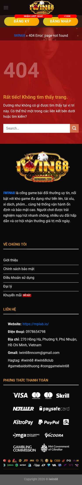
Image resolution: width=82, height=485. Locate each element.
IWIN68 (19, 35)
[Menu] (6, 7)
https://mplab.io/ (36, 324)
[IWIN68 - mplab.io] (41, 7)
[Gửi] (74, 128)
